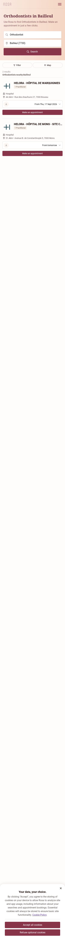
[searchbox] (32, 34)
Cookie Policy (39, 914)
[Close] (61, 888)
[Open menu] (60, 4)
